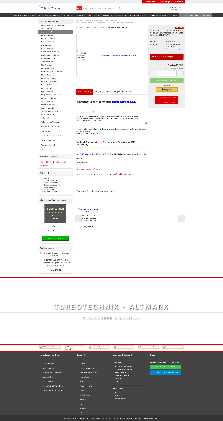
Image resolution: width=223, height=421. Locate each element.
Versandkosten (84, 377)
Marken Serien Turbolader (24, 15)
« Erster (80, 27)
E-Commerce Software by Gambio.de (146, 418)
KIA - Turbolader (46, 65)
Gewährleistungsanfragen (88, 372)
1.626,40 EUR (55, 270)
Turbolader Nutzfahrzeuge (49, 15)
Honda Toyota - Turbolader (50, 55)
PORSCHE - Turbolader (49, 98)
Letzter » (102, 27)
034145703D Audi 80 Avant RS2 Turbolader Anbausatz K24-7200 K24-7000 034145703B (88, 218)
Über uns (206, 15)
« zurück (87, 27)
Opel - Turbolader (47, 91)
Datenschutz (83, 408)
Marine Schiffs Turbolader (74, 15)
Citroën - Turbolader (48, 38)
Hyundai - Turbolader (48, 58)
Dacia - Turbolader (47, 42)
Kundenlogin (165, 2)
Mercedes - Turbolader (49, 78)
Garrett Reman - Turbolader (50, 52)
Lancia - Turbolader (47, 68)
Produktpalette (49, 189)
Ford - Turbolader (47, 48)
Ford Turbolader (48, 381)
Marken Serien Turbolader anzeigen (53, 25)
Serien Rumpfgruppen (138, 15)
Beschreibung (84, 91)
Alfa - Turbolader (47, 28)
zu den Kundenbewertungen (55, 238)
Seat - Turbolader (47, 101)
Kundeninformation (50, 191)
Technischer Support (86, 368)
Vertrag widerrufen (85, 386)
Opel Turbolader (48, 377)
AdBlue (174, 15)
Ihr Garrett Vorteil (49, 187)
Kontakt (82, 364)
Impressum (83, 404)
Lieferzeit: (154, 44)
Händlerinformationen (190, 15)
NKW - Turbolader (47, 88)
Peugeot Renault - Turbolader (51, 95)
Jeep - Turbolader (47, 62)
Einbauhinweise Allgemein (53, 183)
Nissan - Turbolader (48, 85)
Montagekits (94, 15)
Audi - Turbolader (47, 32)
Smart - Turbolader (47, 108)
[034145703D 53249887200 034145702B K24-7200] (118, 55)
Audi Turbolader (48, 364)
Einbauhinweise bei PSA (52, 185)
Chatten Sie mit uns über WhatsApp (166, 367)
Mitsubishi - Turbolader (49, 81)
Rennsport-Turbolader (159, 15)
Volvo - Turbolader (47, 115)
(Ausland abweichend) (173, 49)
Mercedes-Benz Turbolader (51, 372)
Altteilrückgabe (84, 395)
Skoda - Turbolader (47, 105)
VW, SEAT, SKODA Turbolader (52, 386)
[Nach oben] (216, 417)
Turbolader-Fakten (50, 180)
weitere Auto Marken (48, 118)
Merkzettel (179, 2)
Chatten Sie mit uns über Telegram (166, 372)
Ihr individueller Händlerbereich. (53, 162)
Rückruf (82, 390)
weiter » (95, 27)
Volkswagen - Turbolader (49, 111)
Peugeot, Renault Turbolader (52, 390)
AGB (81, 413)
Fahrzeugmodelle (103, 91)
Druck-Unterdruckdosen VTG (114, 15)
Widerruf (82, 381)
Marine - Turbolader (47, 75)
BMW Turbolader (48, 368)
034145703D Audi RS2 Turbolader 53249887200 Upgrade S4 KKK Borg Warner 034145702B (55, 263)
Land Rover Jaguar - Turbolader (52, 71)
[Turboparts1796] (56, 8)
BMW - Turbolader (47, 35)
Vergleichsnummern (123, 91)
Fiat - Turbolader (46, 45)
